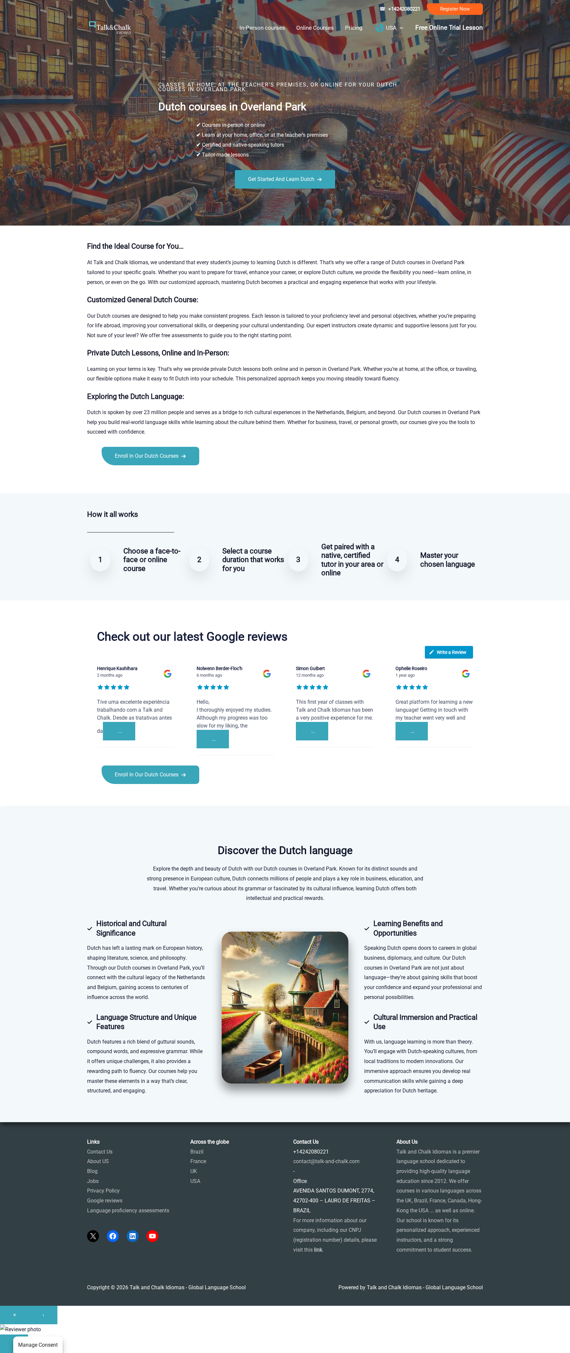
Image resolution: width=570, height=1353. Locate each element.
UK (193, 1171)
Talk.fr (94, 480)
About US (98, 1161)
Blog (92, 1171)
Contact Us (99, 1152)
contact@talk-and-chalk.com (326, 1161)
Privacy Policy (103, 1191)
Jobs (93, 1181)
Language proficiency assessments (128, 1210)
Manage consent (38, 1345)
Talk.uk (151, 480)
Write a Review (451, 652)
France (198, 1161)
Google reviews (104, 1200)
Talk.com (131, 480)
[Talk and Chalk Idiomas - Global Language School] (110, 27)
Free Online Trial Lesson (449, 27)
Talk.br (111, 480)
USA (195, 1181)
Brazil (197, 1152)
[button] (455, 9)
